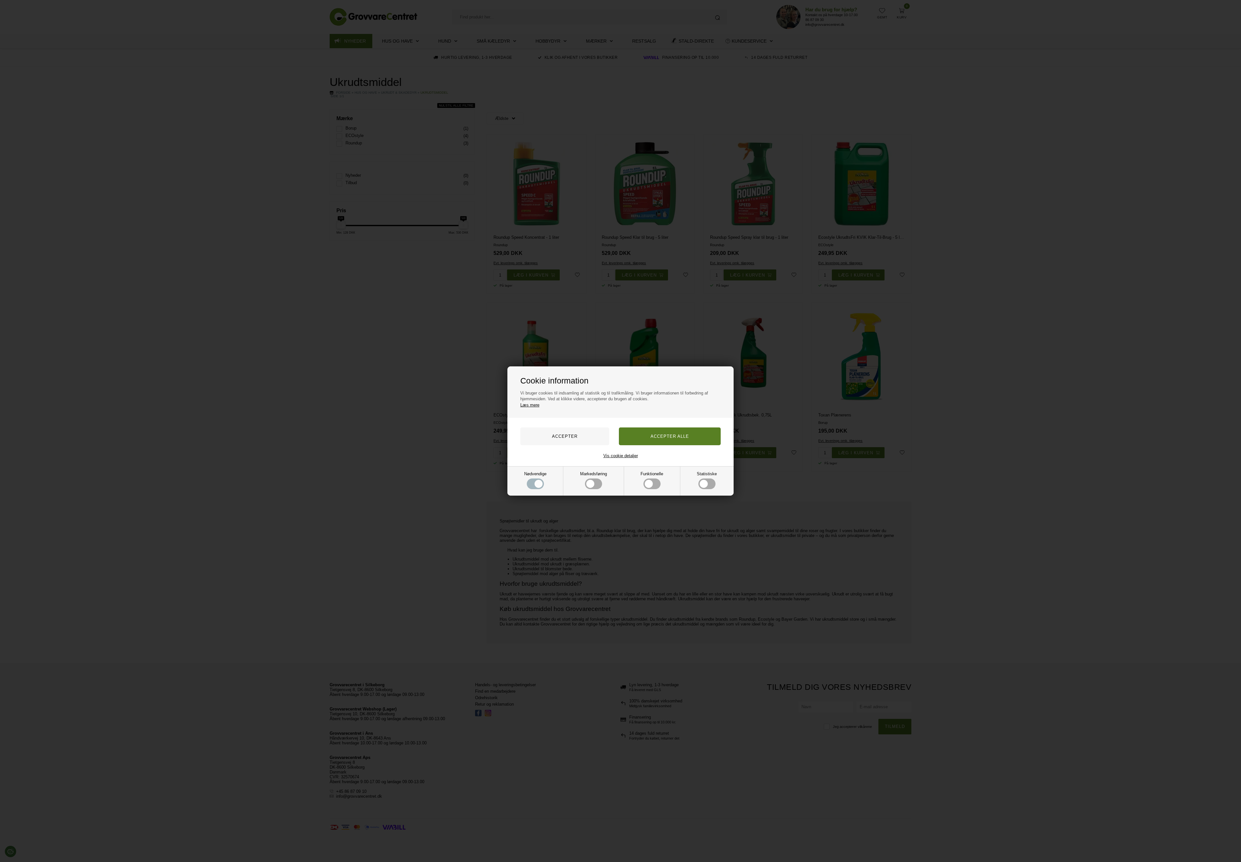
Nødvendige (535, 473)
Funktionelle (652, 473)
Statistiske (707, 473)
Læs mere (529, 405)
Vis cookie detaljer (620, 455)
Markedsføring (593, 473)
